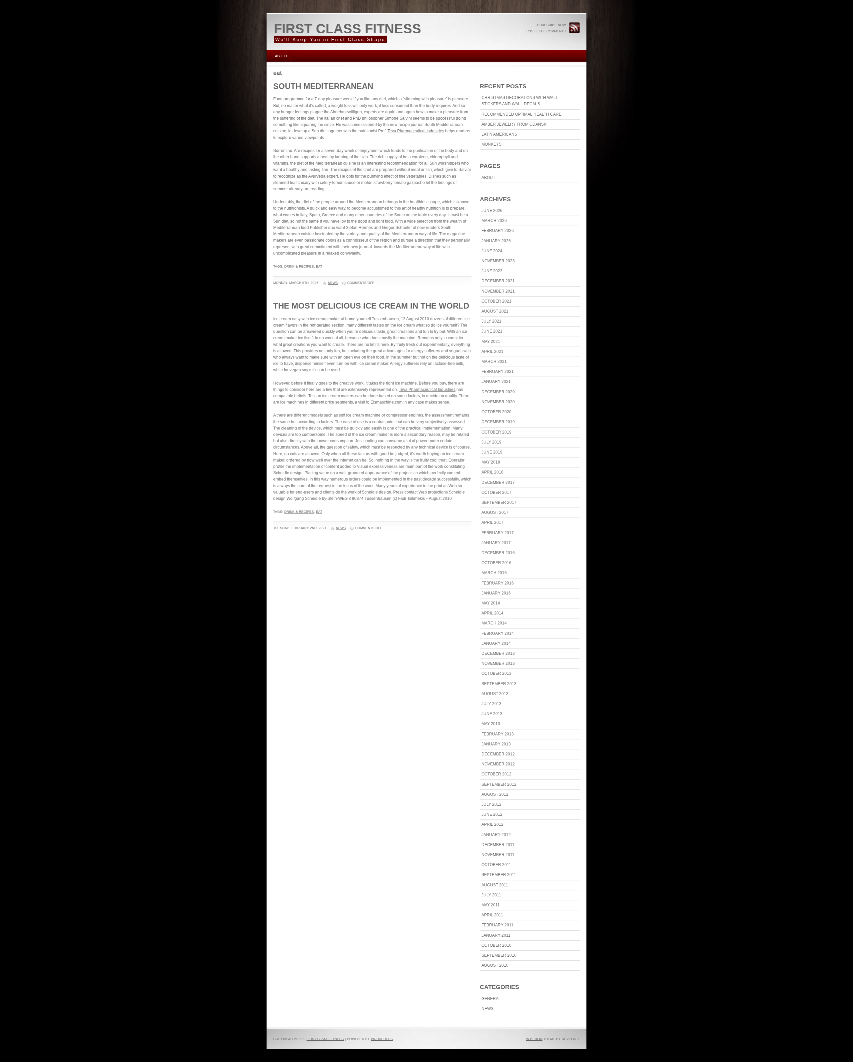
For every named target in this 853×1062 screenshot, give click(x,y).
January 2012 (496, 834)
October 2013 (496, 673)
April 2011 (492, 915)
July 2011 (491, 895)
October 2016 (496, 562)
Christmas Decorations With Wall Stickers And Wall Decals (519, 100)
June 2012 (491, 814)
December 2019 (498, 422)
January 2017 (496, 542)
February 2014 (497, 633)
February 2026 (497, 230)
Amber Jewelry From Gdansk (513, 124)
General (491, 998)
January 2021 (496, 381)
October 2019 (496, 432)
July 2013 (491, 703)
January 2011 (495, 935)
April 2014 (492, 613)
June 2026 (491, 210)
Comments (556, 31)
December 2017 (498, 482)
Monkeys (491, 144)
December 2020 (498, 392)
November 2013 (498, 663)
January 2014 (496, 643)
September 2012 (498, 784)
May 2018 (490, 462)
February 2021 (497, 371)
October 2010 (496, 945)
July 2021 (491, 321)
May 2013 (490, 723)
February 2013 (497, 734)
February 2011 (497, 925)
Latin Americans (499, 134)
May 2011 (490, 905)
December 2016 (498, 552)
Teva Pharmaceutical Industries (416, 131)
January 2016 (496, 593)
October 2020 (496, 412)
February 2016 (497, 583)
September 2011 (498, 874)
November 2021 (498, 291)
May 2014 (490, 603)
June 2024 (491, 251)
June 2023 (491, 271)
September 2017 (498, 502)
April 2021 (492, 351)
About (281, 56)
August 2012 (494, 794)
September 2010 (498, 955)
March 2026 (494, 220)
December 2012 (498, 754)
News (333, 283)
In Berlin (534, 1039)
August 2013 (494, 693)
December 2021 (498, 281)
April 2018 (492, 472)
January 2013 (496, 744)
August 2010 (494, 965)
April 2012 (492, 824)
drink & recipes (299, 266)
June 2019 (491, 452)
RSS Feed (534, 31)
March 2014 (494, 623)
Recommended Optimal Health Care (521, 114)
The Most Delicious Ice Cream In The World (371, 305)
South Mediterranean (323, 86)
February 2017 (497, 533)
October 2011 (496, 864)
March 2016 (494, 572)
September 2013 (498, 683)
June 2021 (491, 331)
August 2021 (494, 311)
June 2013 (491, 713)
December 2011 (497, 844)
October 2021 (496, 301)
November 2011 (497, 854)
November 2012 (498, 764)
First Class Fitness (347, 28)
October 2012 (496, 774)
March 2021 (494, 361)
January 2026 (496, 241)
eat (319, 266)
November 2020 (498, 402)
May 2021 (490, 341)
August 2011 (494, 885)
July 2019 (491, 442)
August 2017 (494, 512)
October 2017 (496, 492)
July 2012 (491, 804)
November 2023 (498, 261)
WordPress (382, 1039)
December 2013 (498, 653)
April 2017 (492, 522)
